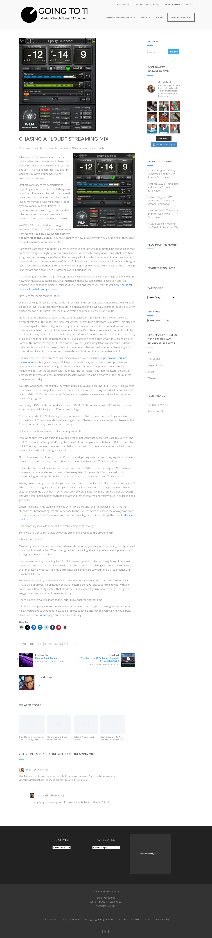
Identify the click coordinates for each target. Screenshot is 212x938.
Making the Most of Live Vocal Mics (163, 225)
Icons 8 (157, 854)
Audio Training (50, 919)
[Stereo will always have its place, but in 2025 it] (164, 128)
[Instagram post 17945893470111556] (152, 106)
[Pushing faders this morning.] (164, 117)
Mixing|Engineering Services (120, 17)
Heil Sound (153, 358)
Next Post (99, 658)
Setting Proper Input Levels (84, 738)
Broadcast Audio (89, 148)
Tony (28, 769)
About (159, 17)
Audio (78, 148)
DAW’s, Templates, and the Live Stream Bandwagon (161, 174)
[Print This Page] (76, 644)
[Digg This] (66, 644)
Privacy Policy (162, 919)
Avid (149, 352)
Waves (151, 378)
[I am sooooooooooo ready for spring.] (164, 106)
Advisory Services (71, 919)
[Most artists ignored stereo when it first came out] (152, 128)
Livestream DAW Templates (179, 5)
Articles (122, 919)
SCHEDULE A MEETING (181, 17)
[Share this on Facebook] (40, 644)
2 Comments (64, 148)
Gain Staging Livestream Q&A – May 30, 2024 (31, 738)
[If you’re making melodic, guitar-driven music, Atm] (152, 117)
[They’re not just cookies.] (175, 128)
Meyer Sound (155, 365)
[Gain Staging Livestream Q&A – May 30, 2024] (32, 733)
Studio (101, 148)
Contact (145, 17)
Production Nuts (157, 411)
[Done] (175, 117)
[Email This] (71, 644)
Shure (150, 371)
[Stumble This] (61, 644)
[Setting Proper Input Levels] (86, 733)
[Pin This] (50, 644)
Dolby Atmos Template (147, 5)
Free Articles (122, 5)
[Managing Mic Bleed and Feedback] (59, 733)
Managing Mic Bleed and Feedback (57, 738)
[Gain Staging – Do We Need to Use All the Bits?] (112, 733)
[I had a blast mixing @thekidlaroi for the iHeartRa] (175, 106)
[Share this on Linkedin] (55, 644)
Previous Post (47, 656)
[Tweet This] (45, 644)
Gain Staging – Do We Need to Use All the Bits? (112, 738)
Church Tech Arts (157, 405)
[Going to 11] (54, 28)
